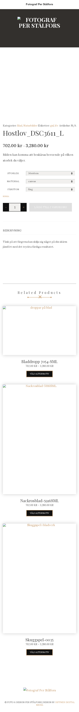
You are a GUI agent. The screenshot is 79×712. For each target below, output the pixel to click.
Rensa (6, 196)
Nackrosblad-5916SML (39, 500)
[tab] (39, 230)
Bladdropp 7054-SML (39, 361)
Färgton (13, 189)
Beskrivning (12, 230)
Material (13, 181)
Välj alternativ (39, 373)
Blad (19, 125)
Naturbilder (30, 125)
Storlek (13, 173)
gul (52, 125)
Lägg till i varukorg (50, 207)
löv (56, 125)
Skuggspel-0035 (39, 639)
